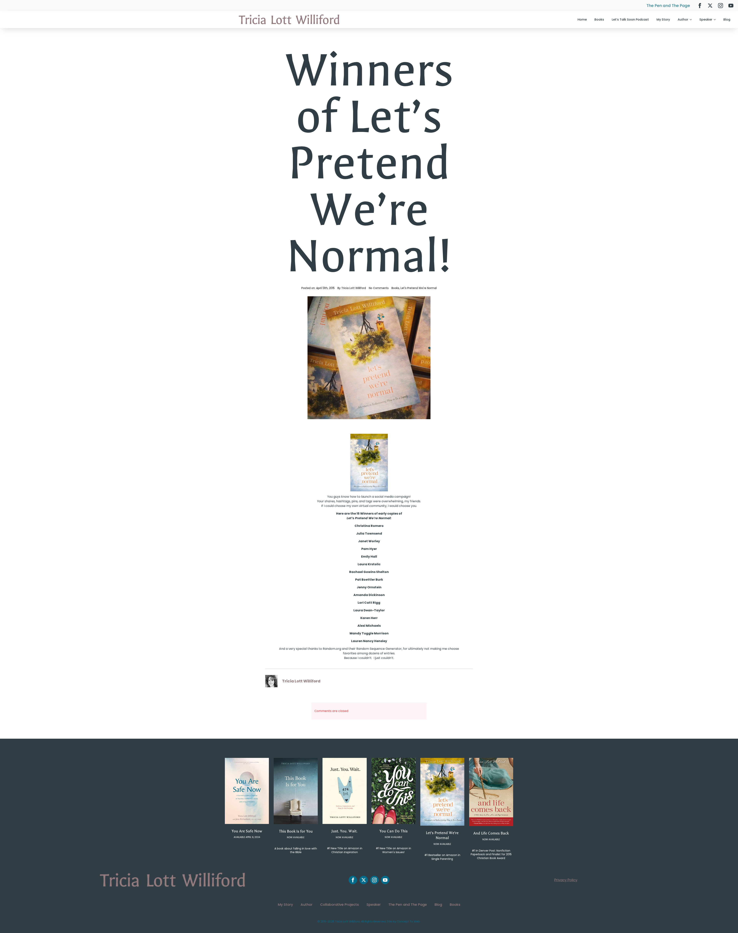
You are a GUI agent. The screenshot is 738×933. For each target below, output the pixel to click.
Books (599, 19)
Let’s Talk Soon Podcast (630, 19)
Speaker (705, 19)
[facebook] (700, 6)
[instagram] (720, 6)
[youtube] (731, 6)
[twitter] (710, 6)
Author (683, 19)
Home (582, 19)
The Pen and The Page (668, 5)
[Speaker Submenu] (716, 19)
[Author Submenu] (692, 19)
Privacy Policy (565, 880)
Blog (726, 19)
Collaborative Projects (339, 904)
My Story (663, 19)
